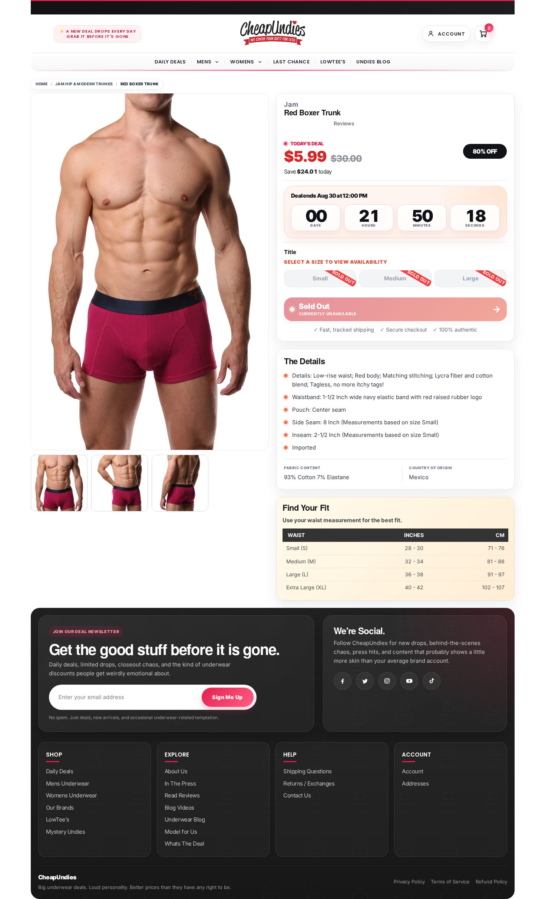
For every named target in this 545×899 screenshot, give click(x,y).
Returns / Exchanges (308, 783)
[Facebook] (342, 681)
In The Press (180, 783)
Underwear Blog (185, 819)
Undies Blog (373, 61)
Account (412, 771)
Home (42, 84)
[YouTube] (409, 681)
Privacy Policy (409, 882)
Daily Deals (170, 61)
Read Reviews (182, 795)
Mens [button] (204, 61)
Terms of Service (450, 882)
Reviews (344, 123)
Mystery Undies (65, 831)
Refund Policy (491, 882)
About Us (176, 771)
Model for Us (181, 831)
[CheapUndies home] (272, 32)
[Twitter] (365, 681)
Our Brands (60, 807)
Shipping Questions (307, 771)
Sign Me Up (227, 697)
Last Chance (291, 61)
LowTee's (333, 61)
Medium (395, 278)
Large (471, 278)
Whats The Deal (184, 843)
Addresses (415, 783)
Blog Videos (179, 807)
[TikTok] (431, 681)
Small (320, 278)
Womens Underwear (71, 795)
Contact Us (297, 795)
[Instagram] (387, 681)
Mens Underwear (67, 783)
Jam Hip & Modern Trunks (84, 84)
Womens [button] (242, 61)
